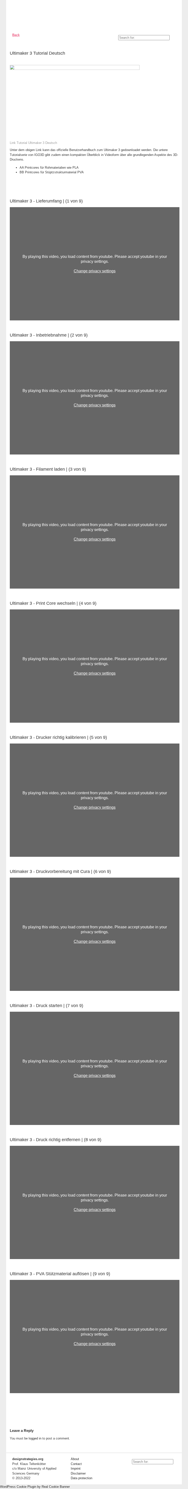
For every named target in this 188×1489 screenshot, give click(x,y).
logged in (35, 1438)
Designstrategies (39, 15)
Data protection (81, 1478)
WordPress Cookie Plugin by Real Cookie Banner (35, 1487)
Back (16, 35)
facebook (144, 1470)
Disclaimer (78, 1473)
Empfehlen (171, 54)
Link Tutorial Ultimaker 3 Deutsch (33, 143)
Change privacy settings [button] (95, 271)
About (75, 1459)
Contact (76, 1464)
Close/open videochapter (175, 201)
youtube (133, 1470)
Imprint (76, 1468)
